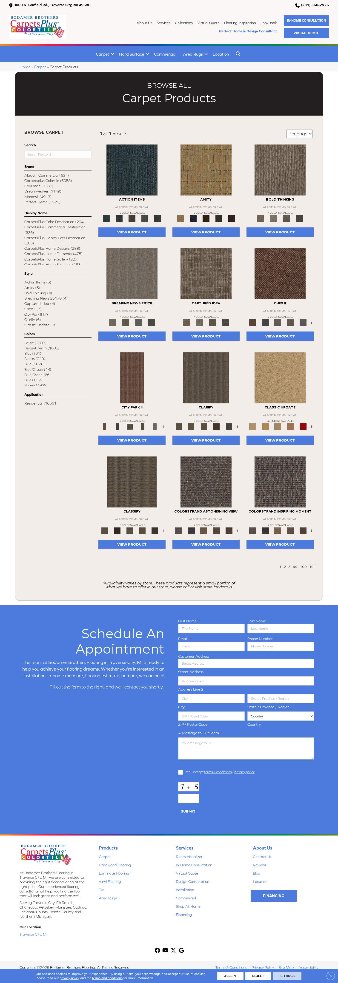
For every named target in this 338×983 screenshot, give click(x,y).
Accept (230, 976)
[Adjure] (154, 530)
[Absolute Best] (216, 530)
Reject (258, 976)
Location (221, 54)
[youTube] (165, 950)
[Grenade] (280, 169)
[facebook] (157, 950)
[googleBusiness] (181, 950)
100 (303, 567)
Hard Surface (131, 54)
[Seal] (299, 218)
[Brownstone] (132, 218)
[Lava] (273, 218)
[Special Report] (125, 322)
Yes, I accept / (220, 772)
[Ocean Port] (119, 218)
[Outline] (229, 426)
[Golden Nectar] (265, 426)
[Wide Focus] (191, 530)
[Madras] (206, 169)
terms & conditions (218, 772)
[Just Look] (229, 530)
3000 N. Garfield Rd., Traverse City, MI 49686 (52, 5)
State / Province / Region (268, 707)
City (181, 707)
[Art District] (278, 322)
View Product (132, 232)
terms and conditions (107, 978)
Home (25, 67)
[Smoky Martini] (219, 218)
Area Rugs (193, 54)
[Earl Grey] (145, 218)
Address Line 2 (190, 689)
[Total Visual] (203, 530)
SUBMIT (188, 811)
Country (254, 724)
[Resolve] (206, 377)
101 (312, 567)
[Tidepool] (132, 169)
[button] (306, 20)
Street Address (190, 672)
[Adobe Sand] (280, 377)
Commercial (165, 54)
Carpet (102, 54)
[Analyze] (117, 530)
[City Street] (157, 218)
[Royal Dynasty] (303, 426)
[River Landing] (265, 322)
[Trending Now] (132, 273)
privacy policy (244, 772)
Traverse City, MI (33, 934)
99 (295, 567)
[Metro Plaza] (290, 322)
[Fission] (286, 218)
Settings (287, 976)
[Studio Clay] (290, 426)
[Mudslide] (206, 218)
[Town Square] (303, 322)
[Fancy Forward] (206, 481)
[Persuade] (203, 426)
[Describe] (191, 426)
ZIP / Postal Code (192, 724)
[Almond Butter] (278, 426)
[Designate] (216, 426)
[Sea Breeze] (193, 218)
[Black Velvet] (232, 218)
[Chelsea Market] (280, 273)
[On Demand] (151, 322)
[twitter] (173, 950)
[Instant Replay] (138, 322)
